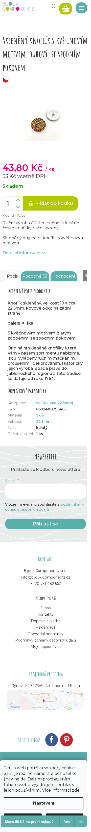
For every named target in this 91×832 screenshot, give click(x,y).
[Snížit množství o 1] (18, 207)
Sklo (40, 415)
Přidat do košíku (54, 203)
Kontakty (45, 614)
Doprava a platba (45, 621)
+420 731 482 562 (45, 583)
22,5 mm (44, 421)
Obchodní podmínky (45, 634)
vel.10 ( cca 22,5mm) (54, 403)
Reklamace (46, 627)
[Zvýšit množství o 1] (18, 200)
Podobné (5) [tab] (35, 276)
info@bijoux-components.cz (45, 577)
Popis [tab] (12, 276)
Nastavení (43, 803)
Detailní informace (21, 252)
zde (76, 790)
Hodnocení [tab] (63, 276)
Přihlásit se (45, 524)
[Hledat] (53, 6)
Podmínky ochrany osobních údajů (45, 640)
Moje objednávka (46, 646)
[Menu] (80, 6)
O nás (45, 608)
